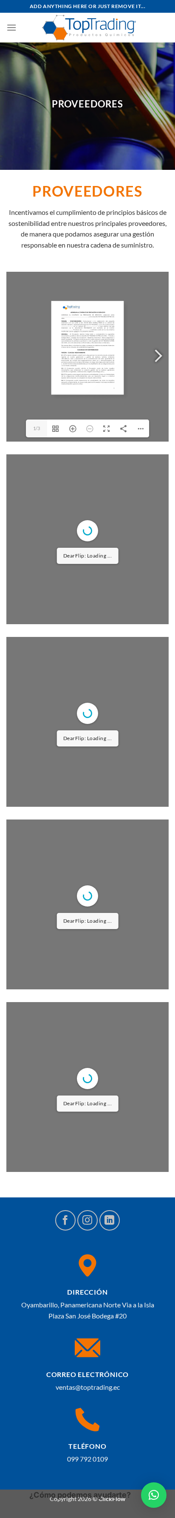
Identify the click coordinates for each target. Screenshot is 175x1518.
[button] (154, 1495)
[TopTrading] (89, 27)
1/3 (36, 428)
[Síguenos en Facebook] (65, 1220)
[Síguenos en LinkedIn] (109, 1220)
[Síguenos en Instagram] (87, 1220)
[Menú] (11, 27)
